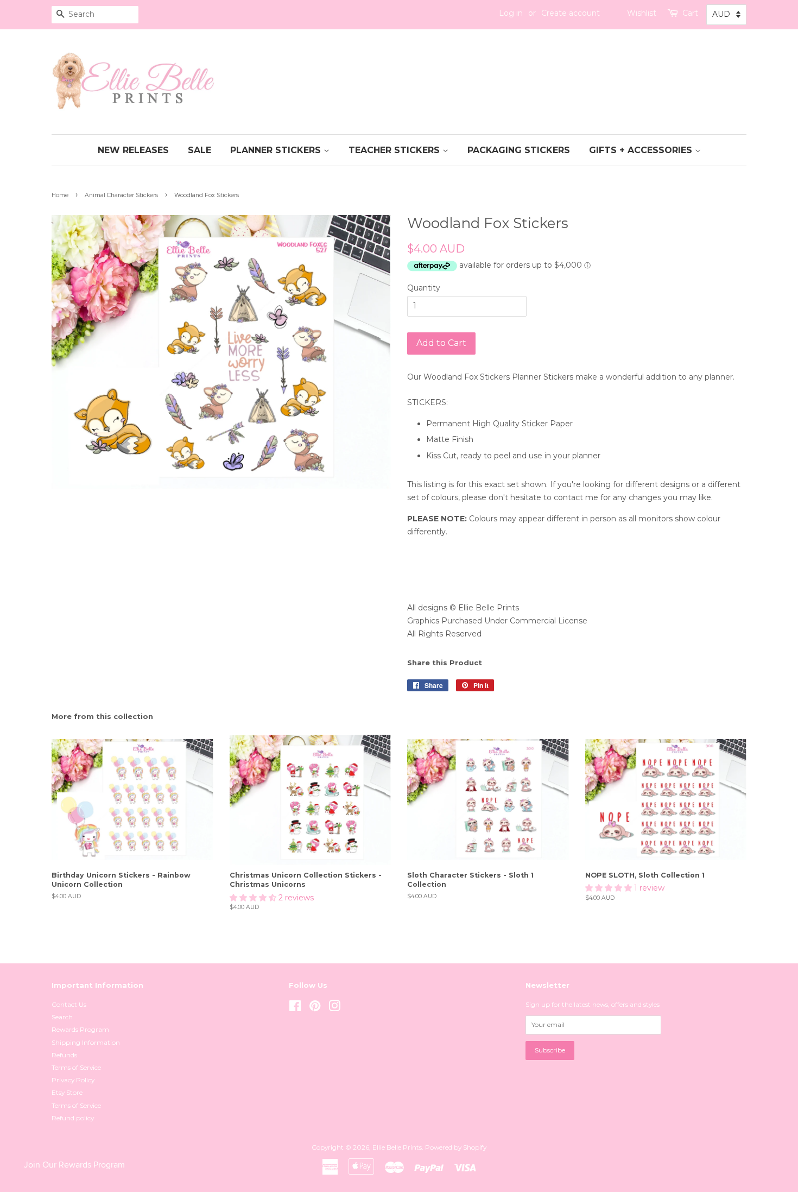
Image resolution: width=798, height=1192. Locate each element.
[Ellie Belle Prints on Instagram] (334, 1008)
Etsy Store (67, 1092)
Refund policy (73, 1118)
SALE (199, 150)
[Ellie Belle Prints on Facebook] (295, 1008)
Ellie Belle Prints (397, 1147)
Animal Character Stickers (121, 195)
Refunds (64, 1055)
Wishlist (641, 13)
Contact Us (69, 1004)
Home (60, 195)
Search (62, 1017)
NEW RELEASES (133, 150)
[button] (254, 898)
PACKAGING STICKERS (518, 150)
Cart (690, 13)
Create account (570, 13)
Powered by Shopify (455, 1147)
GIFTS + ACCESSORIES (642, 150)
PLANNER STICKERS (277, 150)
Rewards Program (80, 1029)
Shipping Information (86, 1042)
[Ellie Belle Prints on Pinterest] (315, 1008)
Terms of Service (76, 1067)
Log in (511, 13)
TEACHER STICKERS (395, 150)
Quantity (423, 288)
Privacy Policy (73, 1080)
